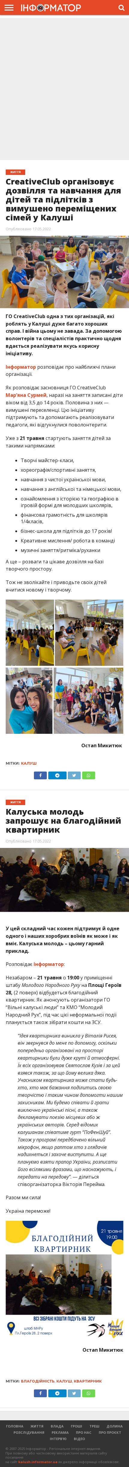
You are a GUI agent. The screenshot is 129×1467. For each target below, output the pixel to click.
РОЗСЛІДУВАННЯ (29, 1432)
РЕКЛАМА (60, 1432)
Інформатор (21, 367)
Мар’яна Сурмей (26, 395)
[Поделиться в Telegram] (57, 1392)
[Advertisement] (64, 89)
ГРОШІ (76, 1426)
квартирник (88, 1381)
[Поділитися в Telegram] (57, 774)
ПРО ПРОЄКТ (110, 1432)
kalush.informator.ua (38, 1462)
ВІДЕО (79, 1438)
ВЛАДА (57, 1426)
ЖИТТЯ (37, 1426)
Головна (14, 1426)
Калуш (29, 763)
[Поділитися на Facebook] (40, 774)
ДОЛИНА (114, 1426)
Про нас (84, 1432)
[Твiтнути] (74, 774)
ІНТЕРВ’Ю (58, 1438)
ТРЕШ (94, 1426)
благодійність (38, 1381)
